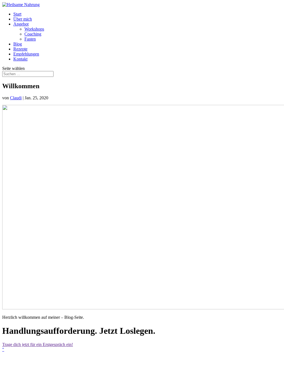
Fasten (30, 39)
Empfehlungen (26, 54)
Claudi (16, 97)
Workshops (34, 29)
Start (17, 14)
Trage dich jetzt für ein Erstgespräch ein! (37, 344)
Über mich (22, 19)
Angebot (21, 24)
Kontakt (20, 59)
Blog (17, 44)
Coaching (32, 34)
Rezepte (20, 49)
